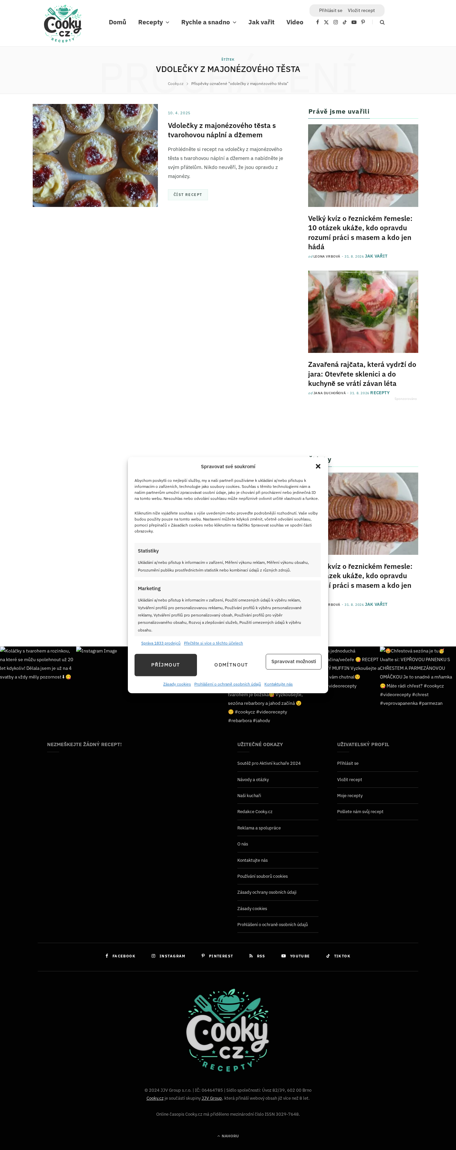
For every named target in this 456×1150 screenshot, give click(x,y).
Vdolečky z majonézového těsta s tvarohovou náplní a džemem (222, 130)
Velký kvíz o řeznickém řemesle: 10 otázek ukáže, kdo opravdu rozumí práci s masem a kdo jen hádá (360, 232)
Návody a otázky (253, 779)
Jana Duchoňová (329, 393)
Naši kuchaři (249, 795)
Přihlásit (331, 10)
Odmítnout (231, 665)
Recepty (150, 22)
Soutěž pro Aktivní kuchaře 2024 (269, 763)
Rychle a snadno (205, 22)
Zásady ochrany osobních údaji (266, 892)
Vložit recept (361, 10)
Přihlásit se (348, 763)
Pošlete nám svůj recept (360, 811)
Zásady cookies (177, 683)
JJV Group (212, 1098)
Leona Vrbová (326, 256)
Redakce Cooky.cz (254, 811)
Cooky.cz (155, 1098)
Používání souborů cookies (262, 876)
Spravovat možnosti (293, 661)
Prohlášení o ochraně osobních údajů (227, 683)
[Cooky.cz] (63, 25)
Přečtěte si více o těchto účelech (213, 643)
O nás (242, 844)
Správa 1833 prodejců (161, 643)
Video (294, 22)
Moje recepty (350, 795)
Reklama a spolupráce (259, 828)
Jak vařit (261, 22)
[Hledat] (378, 22)
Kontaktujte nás (278, 683)
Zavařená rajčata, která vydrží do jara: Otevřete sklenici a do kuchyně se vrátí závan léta (362, 374)
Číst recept (188, 194)
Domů (117, 22)
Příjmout (165, 665)
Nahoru (230, 1135)
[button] (318, 466)
